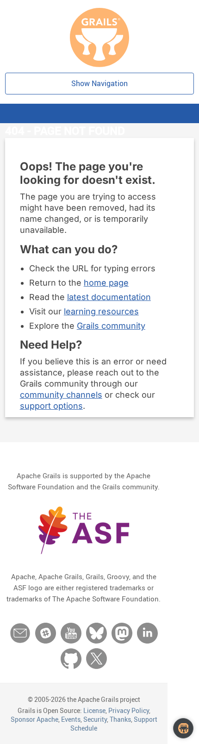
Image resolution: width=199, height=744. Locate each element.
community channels (61, 395)
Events (71, 719)
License (94, 710)
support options (51, 406)
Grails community (111, 326)
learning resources (101, 311)
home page (106, 283)
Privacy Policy (128, 710)
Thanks (120, 719)
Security (95, 719)
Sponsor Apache (34, 719)
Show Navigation (99, 83)
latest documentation (109, 297)
